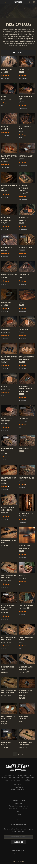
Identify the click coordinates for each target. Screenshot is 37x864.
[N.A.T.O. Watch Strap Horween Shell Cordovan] (9, 597)
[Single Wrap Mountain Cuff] (9, 177)
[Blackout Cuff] (9, 294)
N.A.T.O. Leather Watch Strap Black (9, 358)
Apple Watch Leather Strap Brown (8, 577)
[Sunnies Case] (9, 321)
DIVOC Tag (22, 576)
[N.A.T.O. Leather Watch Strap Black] (9, 348)
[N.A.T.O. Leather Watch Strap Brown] (9, 148)
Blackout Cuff (6, 302)
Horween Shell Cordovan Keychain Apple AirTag (25, 389)
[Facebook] (14, 853)
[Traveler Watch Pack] (27, 597)
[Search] (30, 2)
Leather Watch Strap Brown (8, 479)
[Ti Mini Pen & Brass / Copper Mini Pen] (27, 535)
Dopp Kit (4, 97)
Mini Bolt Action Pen (26, 513)
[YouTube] (23, 853)
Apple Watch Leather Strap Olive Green (26, 743)
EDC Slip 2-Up (23, 330)
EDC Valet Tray (24, 69)
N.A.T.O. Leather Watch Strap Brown (9, 157)
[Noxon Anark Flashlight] (27, 708)
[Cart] (34, 2)
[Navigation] (2, 2)
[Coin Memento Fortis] (27, 440)
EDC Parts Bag (24, 419)
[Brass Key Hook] (9, 61)
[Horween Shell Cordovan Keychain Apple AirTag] (27, 378)
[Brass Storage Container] (9, 734)
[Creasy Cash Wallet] (27, 148)
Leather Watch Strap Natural (26, 638)
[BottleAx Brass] (9, 239)
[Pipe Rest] (27, 294)
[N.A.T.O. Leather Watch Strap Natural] (27, 348)
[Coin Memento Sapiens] (27, 470)
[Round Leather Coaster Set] (9, 410)
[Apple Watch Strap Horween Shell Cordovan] (27, 682)
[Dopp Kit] (9, 88)
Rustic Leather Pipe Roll (26, 127)
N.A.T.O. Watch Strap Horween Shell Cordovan (8, 607)
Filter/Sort (18, 52)
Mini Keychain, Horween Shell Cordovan (24, 188)
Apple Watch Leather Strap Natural (8, 638)
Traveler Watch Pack (26, 605)
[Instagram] (18, 853)
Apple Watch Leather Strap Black (26, 668)
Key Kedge (4, 126)
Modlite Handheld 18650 (7, 668)
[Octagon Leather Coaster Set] (27, 209)
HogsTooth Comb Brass (7, 449)
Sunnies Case (6, 330)
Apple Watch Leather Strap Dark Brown (8, 692)
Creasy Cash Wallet (26, 156)
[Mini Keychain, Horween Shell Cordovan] (27, 177)
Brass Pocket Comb (25, 247)
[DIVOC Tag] (27, 567)
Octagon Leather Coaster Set (25, 219)
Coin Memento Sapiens (26, 478)
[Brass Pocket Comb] (27, 239)
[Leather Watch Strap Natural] (27, 629)
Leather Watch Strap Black (8, 541)
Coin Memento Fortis (26, 448)
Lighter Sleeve (24, 275)
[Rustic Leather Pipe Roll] (27, 118)
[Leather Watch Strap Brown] (9, 470)
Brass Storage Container (6, 743)
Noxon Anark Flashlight (23, 717)
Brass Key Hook (6, 69)
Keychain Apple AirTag (9, 275)
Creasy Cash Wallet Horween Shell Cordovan (8, 718)
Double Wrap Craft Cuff (25, 98)
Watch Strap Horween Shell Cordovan (9, 509)
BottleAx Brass (6, 247)
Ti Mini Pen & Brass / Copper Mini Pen (26, 547)
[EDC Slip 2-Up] (27, 321)
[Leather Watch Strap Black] (9, 532)
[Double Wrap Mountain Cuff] (9, 209)
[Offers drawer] (6, 2)
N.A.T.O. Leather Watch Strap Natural (26, 358)
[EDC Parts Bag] (27, 410)
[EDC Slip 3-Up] (9, 378)
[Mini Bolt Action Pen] (27, 502)
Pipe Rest (22, 302)
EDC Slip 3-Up (5, 387)
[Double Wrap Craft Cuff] (27, 88)
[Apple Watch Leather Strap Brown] (9, 567)
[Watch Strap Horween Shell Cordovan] (9, 499)
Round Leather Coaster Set (6, 420)
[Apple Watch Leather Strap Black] (27, 659)
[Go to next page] (22, 754)
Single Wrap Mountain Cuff (9, 187)
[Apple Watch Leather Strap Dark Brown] (9, 682)
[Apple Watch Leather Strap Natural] (9, 629)
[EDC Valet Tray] (27, 61)
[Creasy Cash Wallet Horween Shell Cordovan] (9, 708)
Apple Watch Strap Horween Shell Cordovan (25, 693)
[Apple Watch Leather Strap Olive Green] (27, 734)
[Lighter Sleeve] (27, 266)
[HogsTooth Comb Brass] (9, 440)
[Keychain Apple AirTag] (9, 266)
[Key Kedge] (9, 118)
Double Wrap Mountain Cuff (6, 219)
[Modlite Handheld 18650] (9, 659)
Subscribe (18, 842)
